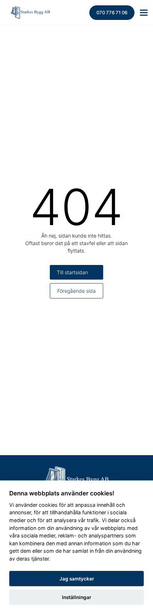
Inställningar (76, 597)
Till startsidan (72, 272)
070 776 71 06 (111, 12)
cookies (48, 505)
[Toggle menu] (143, 12)
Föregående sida (76, 291)
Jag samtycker (76, 579)
